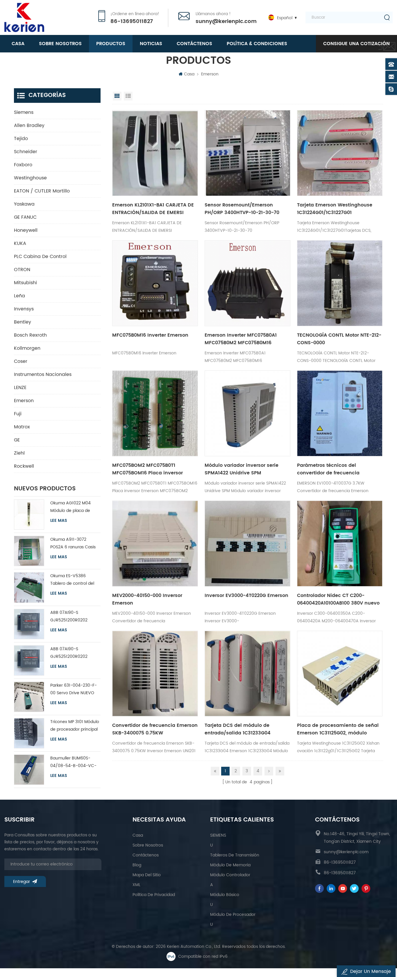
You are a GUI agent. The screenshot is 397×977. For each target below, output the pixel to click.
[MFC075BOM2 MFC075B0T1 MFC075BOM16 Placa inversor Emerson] (155, 413)
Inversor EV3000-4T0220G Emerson (246, 595)
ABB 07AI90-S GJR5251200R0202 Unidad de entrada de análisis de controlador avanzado (73, 616)
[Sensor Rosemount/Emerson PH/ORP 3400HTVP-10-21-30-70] (247, 153)
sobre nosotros (60, 43)
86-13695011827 (131, 21)
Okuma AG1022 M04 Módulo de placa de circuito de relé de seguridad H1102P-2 (70, 507)
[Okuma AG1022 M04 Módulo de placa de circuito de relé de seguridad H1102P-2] (29, 514)
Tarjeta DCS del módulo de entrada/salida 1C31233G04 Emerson (238, 729)
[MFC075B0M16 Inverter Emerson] (155, 283)
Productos (110, 43)
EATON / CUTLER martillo (42, 191)
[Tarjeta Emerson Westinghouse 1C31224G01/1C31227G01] (340, 153)
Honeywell (25, 230)
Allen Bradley (29, 125)
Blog (137, 865)
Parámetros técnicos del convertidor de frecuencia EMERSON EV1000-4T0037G (329, 469)
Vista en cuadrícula (117, 96)
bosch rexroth (30, 335)
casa (138, 835)
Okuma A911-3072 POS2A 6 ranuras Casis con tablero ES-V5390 (73, 543)
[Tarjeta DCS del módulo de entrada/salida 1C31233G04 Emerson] (247, 674)
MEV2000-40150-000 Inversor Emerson (147, 599)
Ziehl (19, 453)
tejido (21, 138)
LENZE (20, 387)
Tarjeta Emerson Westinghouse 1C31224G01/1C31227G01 (334, 208)
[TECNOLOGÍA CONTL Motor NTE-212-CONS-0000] (340, 283)
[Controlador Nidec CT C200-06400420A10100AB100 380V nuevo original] (340, 543)
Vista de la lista (128, 96)
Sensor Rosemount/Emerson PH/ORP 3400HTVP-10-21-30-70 (242, 208)
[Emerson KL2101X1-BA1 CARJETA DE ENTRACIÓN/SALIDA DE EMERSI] (155, 153)
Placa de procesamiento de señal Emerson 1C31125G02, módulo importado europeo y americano (338, 729)
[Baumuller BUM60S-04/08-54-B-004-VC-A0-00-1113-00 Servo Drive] (29, 770)
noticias (151, 43)
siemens (23, 112)
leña (19, 296)
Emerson (210, 74)
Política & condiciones (257, 43)
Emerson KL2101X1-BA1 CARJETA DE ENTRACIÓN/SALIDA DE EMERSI (153, 208)
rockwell (24, 466)
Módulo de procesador (232, 914)
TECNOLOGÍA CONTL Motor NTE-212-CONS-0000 (339, 339)
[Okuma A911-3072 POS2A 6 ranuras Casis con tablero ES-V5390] (29, 551)
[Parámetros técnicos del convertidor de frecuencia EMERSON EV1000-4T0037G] (340, 413)
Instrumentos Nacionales (42, 374)
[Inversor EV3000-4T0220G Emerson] (247, 543)
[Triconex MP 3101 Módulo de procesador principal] (29, 733)
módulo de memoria (230, 865)
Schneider (25, 152)
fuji (18, 414)
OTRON (22, 269)
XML (136, 884)
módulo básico (224, 894)
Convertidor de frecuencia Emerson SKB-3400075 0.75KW (155, 729)
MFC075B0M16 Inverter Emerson (150, 335)
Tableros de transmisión (234, 855)
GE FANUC (25, 217)
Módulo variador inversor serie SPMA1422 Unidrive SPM (241, 469)
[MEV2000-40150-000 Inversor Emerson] (155, 543)
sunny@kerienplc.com (226, 21)
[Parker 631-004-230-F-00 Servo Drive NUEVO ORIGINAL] (29, 697)
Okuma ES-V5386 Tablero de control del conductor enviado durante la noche (72, 580)
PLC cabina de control (40, 256)
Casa (18, 43)
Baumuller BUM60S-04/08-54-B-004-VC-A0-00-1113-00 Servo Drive (73, 762)
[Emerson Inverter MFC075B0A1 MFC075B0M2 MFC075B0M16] (247, 283)
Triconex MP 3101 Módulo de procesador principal (74, 725)
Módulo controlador (230, 875)
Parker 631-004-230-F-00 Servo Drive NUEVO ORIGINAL (73, 689)
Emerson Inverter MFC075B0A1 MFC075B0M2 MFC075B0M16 (241, 339)
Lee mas (58, 520)
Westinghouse (30, 178)
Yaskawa (24, 204)
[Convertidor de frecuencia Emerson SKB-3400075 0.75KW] (155, 674)
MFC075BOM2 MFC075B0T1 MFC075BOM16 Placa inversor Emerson (147, 469)
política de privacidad (154, 894)
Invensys (24, 309)
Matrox (22, 427)
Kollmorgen (27, 348)
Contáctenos (194, 43)
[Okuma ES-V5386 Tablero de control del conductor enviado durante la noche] (29, 587)
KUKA (20, 243)
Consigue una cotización (356, 43)
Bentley (22, 322)
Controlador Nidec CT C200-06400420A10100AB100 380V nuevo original (338, 599)
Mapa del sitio (147, 875)
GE (17, 440)
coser (20, 361)
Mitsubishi (25, 283)
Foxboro (23, 165)
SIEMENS (218, 835)
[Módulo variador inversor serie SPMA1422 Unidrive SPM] (247, 413)
